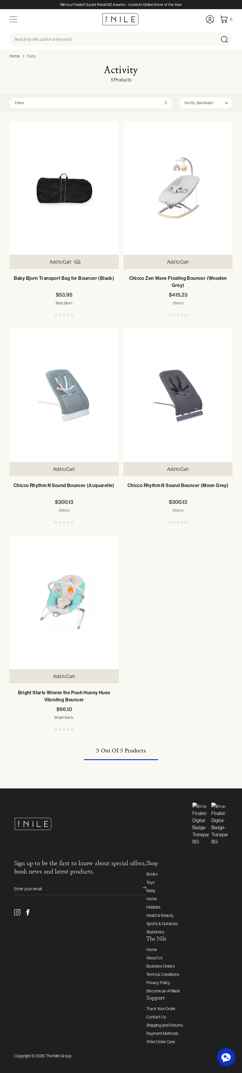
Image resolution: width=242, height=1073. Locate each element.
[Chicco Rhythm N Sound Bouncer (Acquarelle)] (64, 395)
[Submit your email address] (140, 889)
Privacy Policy (158, 982)
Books (152, 874)
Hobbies (153, 907)
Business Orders (160, 966)
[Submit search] (226, 39)
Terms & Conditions (162, 974)
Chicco (178, 303)
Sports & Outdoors (162, 923)
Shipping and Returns (164, 1025)
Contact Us (156, 1017)
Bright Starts (64, 718)
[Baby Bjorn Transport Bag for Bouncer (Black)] (64, 188)
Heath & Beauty (160, 915)
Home (14, 56)
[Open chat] (226, 1057)
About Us (154, 958)
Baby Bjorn (64, 303)
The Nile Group (58, 1056)
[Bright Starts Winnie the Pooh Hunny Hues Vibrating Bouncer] (64, 602)
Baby (31, 56)
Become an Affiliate (163, 991)
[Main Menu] (13, 19)
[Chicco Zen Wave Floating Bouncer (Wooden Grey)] (178, 188)
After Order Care (160, 1041)
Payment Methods (162, 1033)
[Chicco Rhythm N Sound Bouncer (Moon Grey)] (178, 395)
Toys (150, 882)
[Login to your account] (210, 19)
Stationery (155, 932)
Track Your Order (160, 1008)
